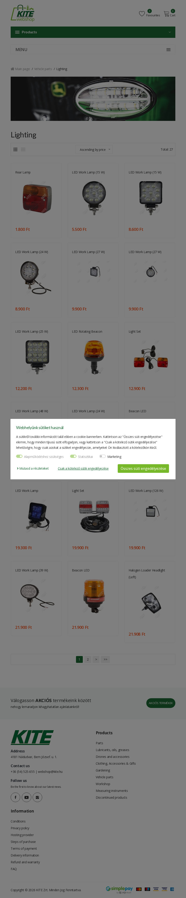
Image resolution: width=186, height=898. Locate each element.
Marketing (114, 456)
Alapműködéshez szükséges (44, 456)
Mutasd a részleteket (34, 468)
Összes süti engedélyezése (143, 468)
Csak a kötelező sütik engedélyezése (83, 468)
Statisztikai (85, 456)
